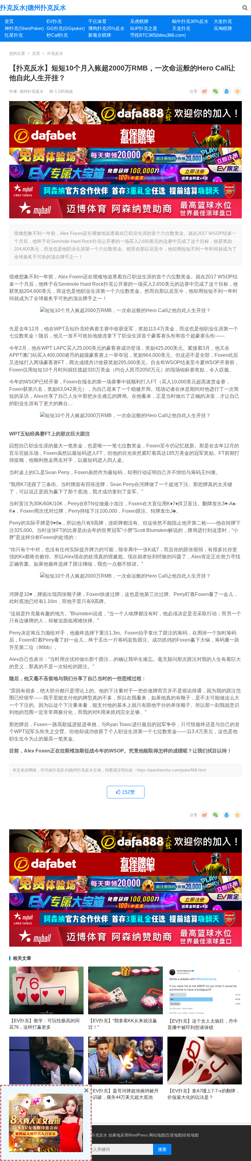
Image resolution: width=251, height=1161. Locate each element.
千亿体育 (97, 21)
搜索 (162, 1149)
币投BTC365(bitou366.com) (148, 35)
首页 (9, 21)
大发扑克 (223, 21)
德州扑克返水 (32, 91)
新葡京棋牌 (99, 35)
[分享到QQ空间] (237, 91)
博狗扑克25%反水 (106, 28)
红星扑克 (14, 35)
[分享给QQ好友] (226, 91)
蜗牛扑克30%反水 (190, 21)
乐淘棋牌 (223, 28)
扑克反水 (55, 53)
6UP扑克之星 (143, 28)
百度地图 (174, 1135)
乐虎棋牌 (139, 21)
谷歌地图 (191, 1135)
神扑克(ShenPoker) (23, 28)
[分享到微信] (215, 91)
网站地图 (157, 1135)
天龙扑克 (181, 28)
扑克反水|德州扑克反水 (33, 7)
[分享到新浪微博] (204, 91)
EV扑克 (54, 21)
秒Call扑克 (57, 35)
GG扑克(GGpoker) (65, 28)
